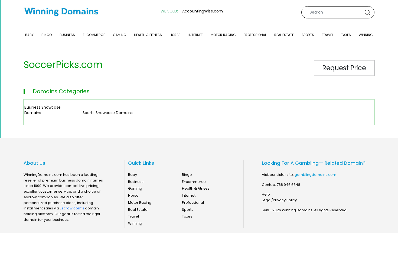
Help (266, 194)
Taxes (346, 35)
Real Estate (284, 35)
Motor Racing (223, 35)
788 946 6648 (288, 184)
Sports (308, 35)
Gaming (119, 35)
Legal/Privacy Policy (279, 200)
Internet (195, 35)
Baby (29, 35)
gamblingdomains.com (315, 174)
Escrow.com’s (72, 208)
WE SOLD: (169, 11)
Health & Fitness (148, 35)
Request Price (344, 67)
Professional (255, 35)
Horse (175, 35)
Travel (327, 35)
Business (67, 35)
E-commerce (94, 35)
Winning (366, 35)
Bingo (46, 35)
